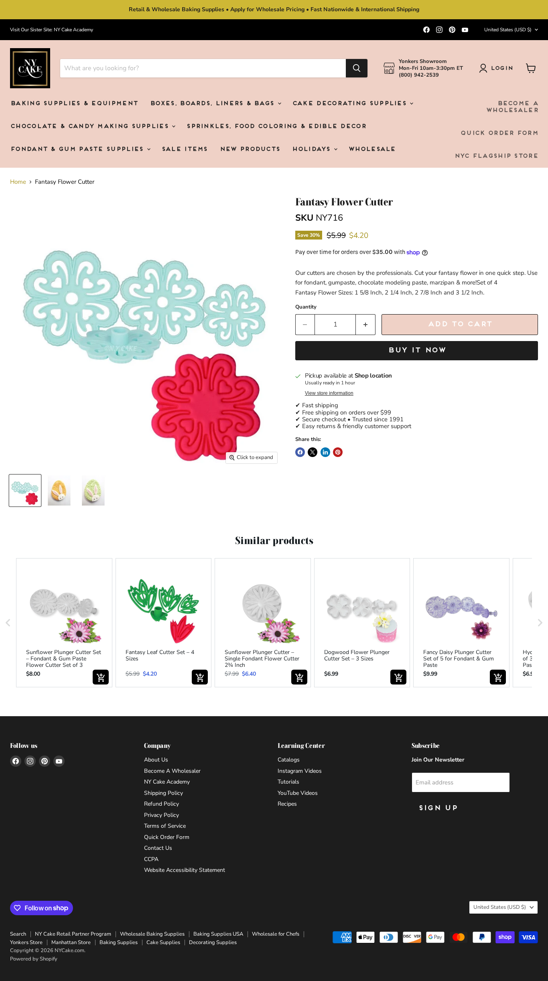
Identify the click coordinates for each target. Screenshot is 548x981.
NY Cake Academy (167, 782)
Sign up (437, 808)
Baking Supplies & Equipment (74, 104)
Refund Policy (161, 804)
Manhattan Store (71, 942)
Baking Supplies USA (218, 934)
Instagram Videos (300, 771)
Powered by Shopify (33, 959)
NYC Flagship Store (496, 156)
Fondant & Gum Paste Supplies (78, 149)
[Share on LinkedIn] (325, 452)
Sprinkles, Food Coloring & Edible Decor (276, 127)
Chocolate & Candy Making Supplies (90, 127)
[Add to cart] (101, 677)
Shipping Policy (163, 793)
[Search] (356, 68)
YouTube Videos (298, 793)
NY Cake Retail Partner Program (73, 934)
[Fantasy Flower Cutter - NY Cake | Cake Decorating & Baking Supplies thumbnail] (25, 490)
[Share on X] (312, 452)
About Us (156, 760)
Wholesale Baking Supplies (152, 934)
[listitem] (64, 622)
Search (18, 934)
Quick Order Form (499, 133)
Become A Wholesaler (512, 107)
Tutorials (288, 782)
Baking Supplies (118, 942)
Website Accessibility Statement (184, 870)
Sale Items (184, 149)
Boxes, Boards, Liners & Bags (213, 104)
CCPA (151, 859)
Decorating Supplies (213, 942)
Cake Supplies (163, 942)
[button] (8, 623)
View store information (329, 393)
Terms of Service (165, 826)
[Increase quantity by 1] (365, 324)
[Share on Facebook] (300, 452)
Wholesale (372, 149)
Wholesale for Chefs (275, 934)
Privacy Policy (161, 815)
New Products (249, 149)
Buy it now (417, 350)
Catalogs (289, 760)
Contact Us (158, 848)
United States (508, 29)
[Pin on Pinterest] (338, 452)
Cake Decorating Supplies (350, 104)
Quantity (306, 307)
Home (18, 182)
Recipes (287, 804)
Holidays (312, 149)
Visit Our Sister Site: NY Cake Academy (51, 29)
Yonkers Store (26, 942)
